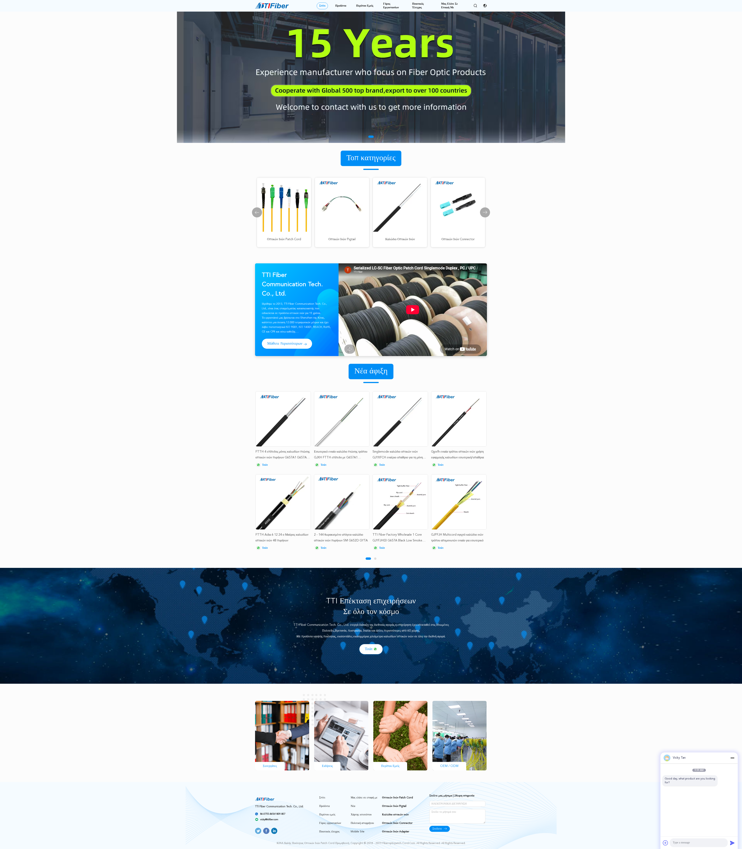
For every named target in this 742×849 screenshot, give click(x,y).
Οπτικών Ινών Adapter (395, 831)
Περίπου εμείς (364, 5)
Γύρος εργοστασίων (391, 6)
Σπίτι (322, 5)
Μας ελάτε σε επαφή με (449, 6)
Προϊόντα (340, 5)
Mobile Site (357, 831)
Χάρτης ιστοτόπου (361, 814)
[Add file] (665, 843)
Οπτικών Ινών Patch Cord (397, 797)
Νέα (353, 806)
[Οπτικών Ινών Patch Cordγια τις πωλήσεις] (371, 77)
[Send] (732, 843)
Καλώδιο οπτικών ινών (395, 814)
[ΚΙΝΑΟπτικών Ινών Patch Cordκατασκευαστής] (272, 5)
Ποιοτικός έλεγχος (418, 6)
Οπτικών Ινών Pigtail (394, 806)
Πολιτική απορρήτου (362, 823)
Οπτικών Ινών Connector (397, 823)
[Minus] (732, 758)
